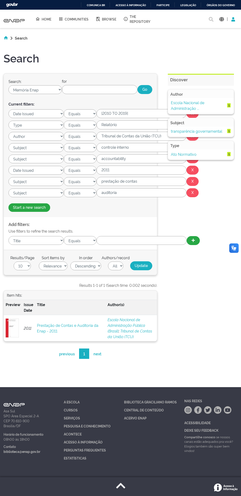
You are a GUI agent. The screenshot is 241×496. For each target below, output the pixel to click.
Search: (14, 81)
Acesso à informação (131, 5)
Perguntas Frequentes (85, 450)
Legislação (188, 5)
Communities (76, 19)
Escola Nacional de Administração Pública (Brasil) (126, 325)
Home (46, 19)
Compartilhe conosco (199, 437)
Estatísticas (75, 458)
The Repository (140, 19)
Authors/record (116, 257)
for (64, 81)
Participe (163, 5)
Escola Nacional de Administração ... (187, 105)
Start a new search (29, 207)
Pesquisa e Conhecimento (87, 426)
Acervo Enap (135, 418)
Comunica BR (96, 5)
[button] (221, 19)
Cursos (71, 410)
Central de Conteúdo (144, 410)
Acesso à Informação (83, 442)
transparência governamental (196, 131)
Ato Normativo (184, 154)
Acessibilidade (197, 422)
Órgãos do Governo (221, 5)
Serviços (72, 418)
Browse (109, 19)
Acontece (73, 434)
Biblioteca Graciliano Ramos (150, 402)
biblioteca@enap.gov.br (22, 451)
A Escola (72, 402)
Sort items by (53, 257)
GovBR (12, 5)
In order (86, 257)
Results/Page (22, 257)
